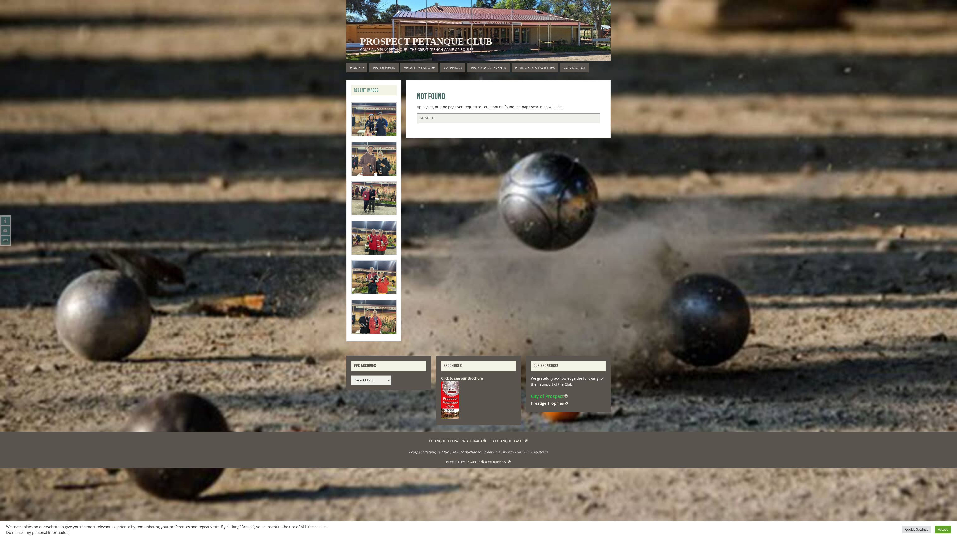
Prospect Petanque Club (426, 41)
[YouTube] (5, 230)
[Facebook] (5, 221)
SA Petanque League (507, 441)
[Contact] (5, 240)
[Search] (593, 119)
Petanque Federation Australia (456, 441)
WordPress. (497, 462)
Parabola (473, 462)
